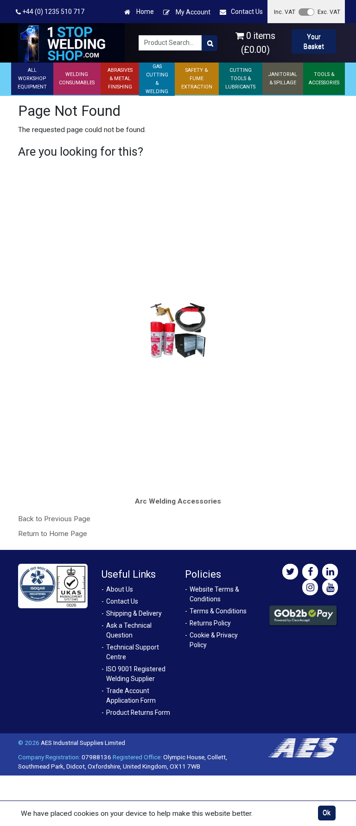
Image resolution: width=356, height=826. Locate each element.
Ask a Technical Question (129, 630)
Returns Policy (210, 623)
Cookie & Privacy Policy (214, 640)
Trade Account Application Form (131, 695)
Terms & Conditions (218, 611)
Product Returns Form (138, 712)
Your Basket (314, 41)
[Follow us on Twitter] (290, 572)
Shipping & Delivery (134, 613)
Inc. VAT (284, 11)
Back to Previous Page (54, 519)
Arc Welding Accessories (178, 501)
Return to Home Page (52, 534)
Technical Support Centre (132, 652)
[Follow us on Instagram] (310, 587)
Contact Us (247, 11)
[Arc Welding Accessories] (178, 330)
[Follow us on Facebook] (310, 572)
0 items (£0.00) (258, 43)
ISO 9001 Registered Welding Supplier (135, 673)
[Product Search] (209, 43)
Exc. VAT (329, 11)
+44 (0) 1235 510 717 (52, 11)
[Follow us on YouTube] (330, 587)
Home (144, 11)
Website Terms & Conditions (214, 594)
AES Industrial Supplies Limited (83, 742)
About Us (119, 589)
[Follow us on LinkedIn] (330, 572)
